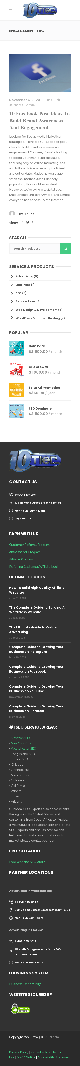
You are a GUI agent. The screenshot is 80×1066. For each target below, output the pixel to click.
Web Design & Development (37, 310)
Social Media (24, 105)
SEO (19, 293)
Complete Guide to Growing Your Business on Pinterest (36, 708)
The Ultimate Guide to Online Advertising (33, 629)
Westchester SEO (23, 748)
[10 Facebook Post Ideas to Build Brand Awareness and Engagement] (40, 72)
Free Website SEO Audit (27, 862)
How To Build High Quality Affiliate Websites (37, 590)
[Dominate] (16, 348)
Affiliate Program (21, 559)
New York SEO (21, 738)
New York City (21, 743)
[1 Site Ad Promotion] (16, 390)
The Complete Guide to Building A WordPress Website (37, 609)
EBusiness (23, 285)
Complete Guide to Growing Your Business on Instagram (36, 649)
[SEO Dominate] (16, 411)
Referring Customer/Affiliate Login (34, 567)
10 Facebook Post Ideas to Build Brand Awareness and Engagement (39, 120)
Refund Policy (40, 1052)
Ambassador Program (24, 552)
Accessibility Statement (54, 1057)
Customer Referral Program (29, 545)
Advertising (24, 276)
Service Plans (26, 301)
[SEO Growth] (16, 369)
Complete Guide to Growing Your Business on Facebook (36, 669)
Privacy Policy (19, 1052)
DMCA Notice (26, 1057)
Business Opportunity (25, 984)
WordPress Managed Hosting (38, 318)
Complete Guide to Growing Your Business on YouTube (36, 688)
